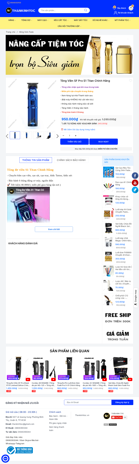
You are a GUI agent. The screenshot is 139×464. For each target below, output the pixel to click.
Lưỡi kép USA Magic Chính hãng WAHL (123, 239)
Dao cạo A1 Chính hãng (123, 183)
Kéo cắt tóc (60, 20)
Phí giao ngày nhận (58, 423)
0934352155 (15, 3)
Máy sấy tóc (80, 20)
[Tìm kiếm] (85, 10)
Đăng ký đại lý (122, 402)
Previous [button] (7, 136)
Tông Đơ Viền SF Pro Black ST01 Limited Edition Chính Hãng (17, 384)
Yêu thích (120, 8)
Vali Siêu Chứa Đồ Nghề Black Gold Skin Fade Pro (123, 225)
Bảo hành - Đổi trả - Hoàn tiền (58, 417)
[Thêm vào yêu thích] (130, 80)
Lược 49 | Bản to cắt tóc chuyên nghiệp (123, 282)
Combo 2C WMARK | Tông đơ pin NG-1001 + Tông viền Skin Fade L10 (95, 384)
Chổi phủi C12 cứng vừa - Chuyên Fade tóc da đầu (123, 296)
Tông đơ (26, 20)
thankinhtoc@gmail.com (23, 424)
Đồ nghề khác (100, 20)
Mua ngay (103, 141)
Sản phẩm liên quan (69, 351)
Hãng (11, 20)
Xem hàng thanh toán (56, 428)
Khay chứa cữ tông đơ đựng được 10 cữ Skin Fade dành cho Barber (122, 197)
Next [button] (58, 136)
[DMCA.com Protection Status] (110, 424)
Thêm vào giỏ (74, 141)
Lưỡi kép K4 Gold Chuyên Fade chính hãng (123, 210)
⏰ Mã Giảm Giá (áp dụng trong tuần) (78, 129)
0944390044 (24, 432)
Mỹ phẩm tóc (122, 20)
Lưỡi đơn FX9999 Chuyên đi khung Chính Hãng (123, 253)
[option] (69, 55)
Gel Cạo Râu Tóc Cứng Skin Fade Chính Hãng (123, 169)
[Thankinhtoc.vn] (21, 10)
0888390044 (21, 428)
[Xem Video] (28, 379)
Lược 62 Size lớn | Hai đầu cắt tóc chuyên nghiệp (123, 268)
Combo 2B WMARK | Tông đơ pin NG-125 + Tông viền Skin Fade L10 (43, 384)
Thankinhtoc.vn (82, 415)
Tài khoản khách (125, 13)
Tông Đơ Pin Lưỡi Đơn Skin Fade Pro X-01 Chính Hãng (68, 384)
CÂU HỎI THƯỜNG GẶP (69, 26)
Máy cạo (42, 20)
